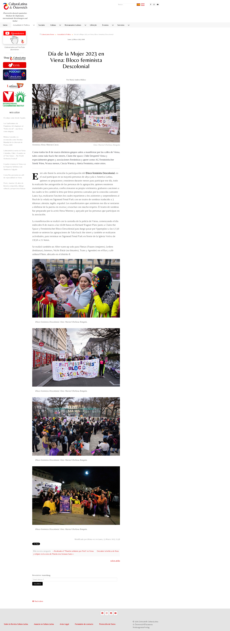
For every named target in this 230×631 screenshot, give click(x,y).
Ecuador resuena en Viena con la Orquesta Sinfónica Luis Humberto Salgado (14, 166)
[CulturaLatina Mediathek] (157, 4)
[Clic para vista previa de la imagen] (76, 113)
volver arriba (115, 561)
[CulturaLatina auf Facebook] (102, 613)
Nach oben (38, 601)
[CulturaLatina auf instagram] (154, 4)
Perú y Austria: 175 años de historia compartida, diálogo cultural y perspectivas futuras (14, 185)
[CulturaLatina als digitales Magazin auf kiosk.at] (14, 64)
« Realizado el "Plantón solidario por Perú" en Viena (73, 551)
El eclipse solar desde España (14, 118)
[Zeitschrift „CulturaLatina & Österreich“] (15, 6)
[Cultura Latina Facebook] (150, 4)
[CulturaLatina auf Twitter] (111, 613)
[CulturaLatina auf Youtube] (115, 613)
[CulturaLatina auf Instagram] (107, 613)
